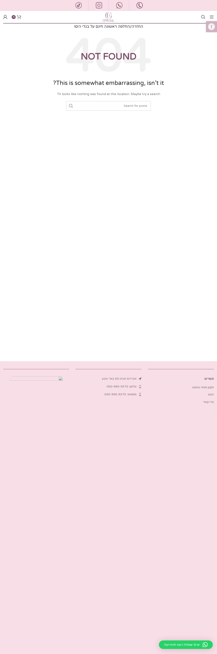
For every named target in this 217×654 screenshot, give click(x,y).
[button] (211, 26)
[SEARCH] (71, 106)
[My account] (5, 17)
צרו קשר (208, 402)
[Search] (203, 17)
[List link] (108, 378)
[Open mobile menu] (211, 17)
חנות (211, 394)
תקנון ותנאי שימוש (203, 387)
